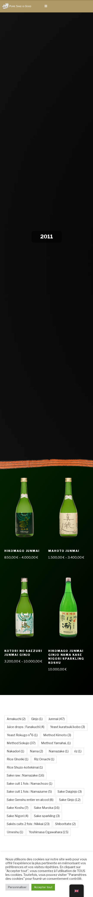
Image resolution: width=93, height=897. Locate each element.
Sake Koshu (17, 808)
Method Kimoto (57, 735)
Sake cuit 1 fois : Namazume (29, 792)
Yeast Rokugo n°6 (22, 735)
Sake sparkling (47, 816)
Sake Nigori (17, 816)
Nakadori (15, 751)
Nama (36, 751)
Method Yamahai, (56, 743)
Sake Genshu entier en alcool (30, 800)
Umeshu (15, 832)
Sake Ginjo (69, 800)
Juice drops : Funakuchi (25, 727)
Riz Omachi (44, 759)
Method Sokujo (21, 743)
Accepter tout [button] (43, 887)
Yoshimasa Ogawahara (48, 832)
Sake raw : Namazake (25, 775)
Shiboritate (65, 824)
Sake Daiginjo (70, 792)
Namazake (59, 751)
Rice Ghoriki (17, 759)
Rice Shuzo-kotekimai (25, 767)
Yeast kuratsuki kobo (67, 727)
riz (78, 751)
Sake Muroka (46, 808)
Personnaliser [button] (17, 887)
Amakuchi (16, 719)
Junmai (56, 719)
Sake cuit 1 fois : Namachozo (29, 784)
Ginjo (37, 719)
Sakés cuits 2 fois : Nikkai (28, 824)
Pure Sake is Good (20, 6)
